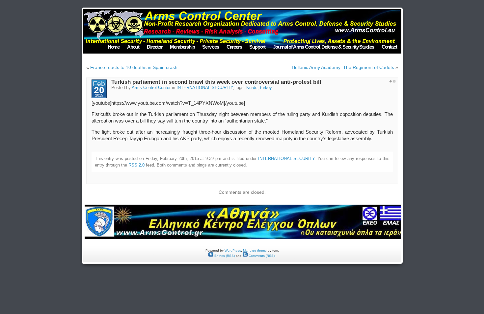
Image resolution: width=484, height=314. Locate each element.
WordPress (233, 250)
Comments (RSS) (261, 256)
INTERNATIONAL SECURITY (204, 87)
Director (154, 47)
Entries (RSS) (224, 256)
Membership (182, 47)
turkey (266, 87)
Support (257, 47)
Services (210, 47)
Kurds (251, 87)
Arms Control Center (151, 87)
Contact (389, 47)
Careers (234, 47)
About (133, 47)
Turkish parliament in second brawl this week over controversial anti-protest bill (216, 82)
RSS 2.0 (136, 165)
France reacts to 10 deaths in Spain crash (133, 67)
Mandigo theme (255, 250)
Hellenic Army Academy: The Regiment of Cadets (343, 67)
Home (114, 47)
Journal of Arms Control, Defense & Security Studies (323, 47)
